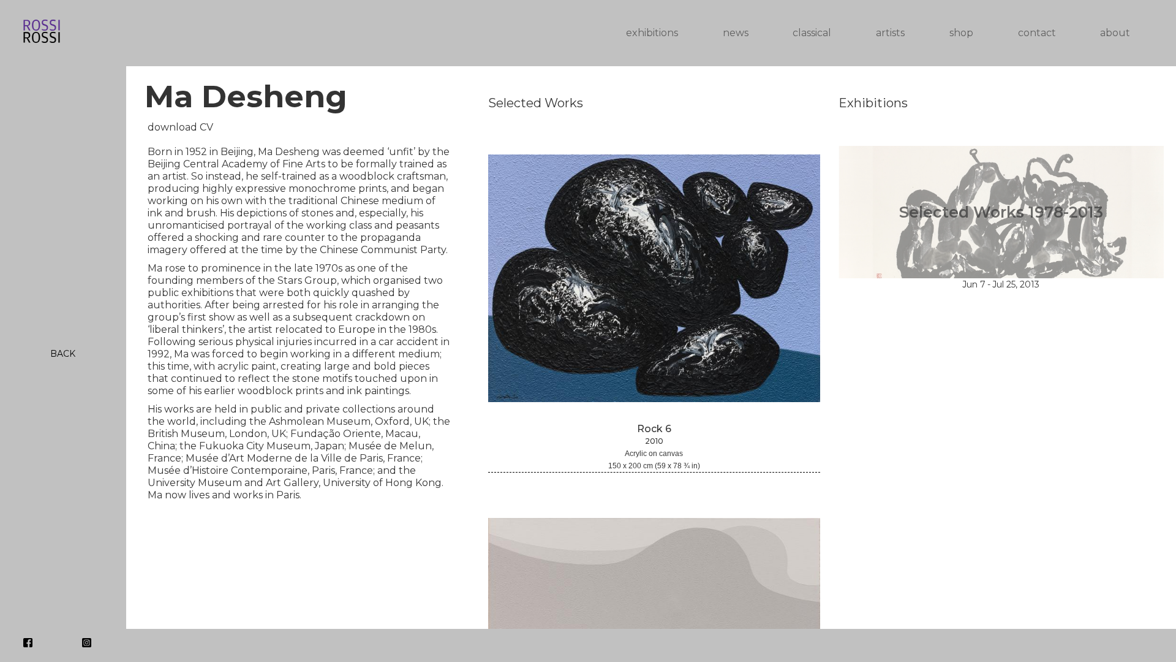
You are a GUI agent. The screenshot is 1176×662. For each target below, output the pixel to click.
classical (812, 33)
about (1115, 33)
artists (890, 33)
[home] (297, 33)
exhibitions (652, 33)
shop (961, 33)
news (735, 33)
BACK (62, 353)
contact (1037, 33)
